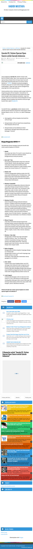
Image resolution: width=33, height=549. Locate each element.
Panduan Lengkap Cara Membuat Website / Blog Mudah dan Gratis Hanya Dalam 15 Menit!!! (18, 407)
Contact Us (12, 2)
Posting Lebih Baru (6, 397)
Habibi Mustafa (16, 6)
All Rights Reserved (20, 545)
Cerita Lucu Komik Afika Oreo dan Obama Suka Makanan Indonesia (17, 468)
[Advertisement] (17, 14)
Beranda (17, 397)
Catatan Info (29, 547)
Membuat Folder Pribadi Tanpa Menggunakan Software (18, 327)
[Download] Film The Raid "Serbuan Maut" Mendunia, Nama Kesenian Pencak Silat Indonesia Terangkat (17, 460)
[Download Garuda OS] (8, 296)
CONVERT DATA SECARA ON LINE (13, 342)
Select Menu (2, 18)
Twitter (24, 301)
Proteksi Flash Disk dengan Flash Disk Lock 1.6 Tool (17, 334)
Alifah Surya (4, 532)
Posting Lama (28, 397)
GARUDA (9, 83)
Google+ (17, 301)
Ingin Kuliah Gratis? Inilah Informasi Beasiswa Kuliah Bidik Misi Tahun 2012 (18, 424)
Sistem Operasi (20, 58)
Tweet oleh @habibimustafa (8, 486)
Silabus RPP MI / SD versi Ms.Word (10, 475)
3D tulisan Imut (9, 319)
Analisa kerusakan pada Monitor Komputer (12, 444)
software (27, 58)
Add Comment (11, 58)
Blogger (21, 537)
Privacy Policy (22, 2)
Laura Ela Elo (4, 534)
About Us (4, 2)
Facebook (11, 301)
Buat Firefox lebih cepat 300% (13, 311)
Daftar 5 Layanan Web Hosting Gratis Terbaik (12, 431)
